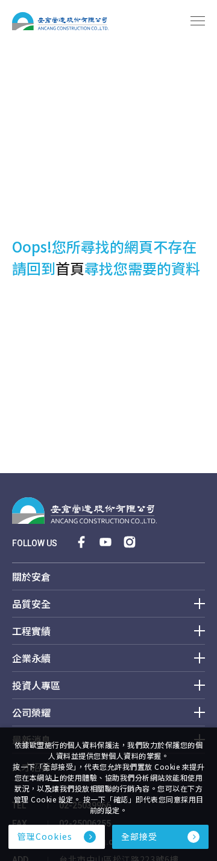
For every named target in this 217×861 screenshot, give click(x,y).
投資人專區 (36, 686)
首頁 (69, 268)
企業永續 (31, 659)
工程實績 (31, 631)
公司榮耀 (31, 713)
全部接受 (139, 836)
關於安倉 (31, 577)
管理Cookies (44, 836)
